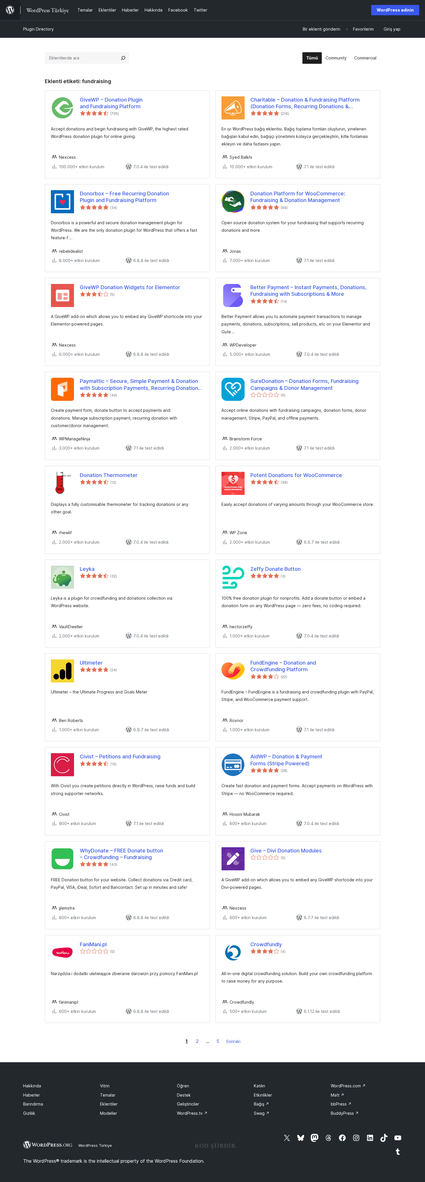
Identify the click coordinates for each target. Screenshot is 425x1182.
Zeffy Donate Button (275, 569)
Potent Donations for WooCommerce (296, 475)
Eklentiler (109, 1103)
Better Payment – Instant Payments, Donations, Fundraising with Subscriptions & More (308, 290)
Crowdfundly (266, 944)
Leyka (87, 569)
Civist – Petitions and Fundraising (120, 756)
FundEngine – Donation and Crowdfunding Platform (283, 666)
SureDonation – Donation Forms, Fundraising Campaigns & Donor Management (304, 384)
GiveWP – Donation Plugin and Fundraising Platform (111, 103)
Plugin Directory (38, 29)
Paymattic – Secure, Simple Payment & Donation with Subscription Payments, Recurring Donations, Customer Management (141, 384)
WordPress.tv (192, 1113)
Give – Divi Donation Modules (286, 851)
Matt (337, 1095)
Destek (184, 1095)
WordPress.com (348, 1085)
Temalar (107, 1095)
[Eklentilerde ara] (123, 58)
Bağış (261, 1103)
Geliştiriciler (188, 1103)
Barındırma (33, 1103)
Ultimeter (91, 663)
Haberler (31, 1095)
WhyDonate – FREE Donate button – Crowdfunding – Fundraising (121, 854)
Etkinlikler (263, 1095)
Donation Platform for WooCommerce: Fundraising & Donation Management (297, 196)
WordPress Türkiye (95, 1145)
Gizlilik (29, 1113)
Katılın (259, 1085)
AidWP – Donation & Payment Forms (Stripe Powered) (286, 759)
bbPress (341, 1103)
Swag (261, 1113)
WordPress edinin (395, 10)
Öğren (183, 1085)
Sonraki (233, 1041)
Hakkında (32, 1085)
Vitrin (105, 1085)
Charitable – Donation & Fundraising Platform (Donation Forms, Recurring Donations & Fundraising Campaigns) (305, 103)
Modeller (108, 1113)
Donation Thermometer (109, 475)
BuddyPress (345, 1113)
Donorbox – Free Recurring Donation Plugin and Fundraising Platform (124, 196)
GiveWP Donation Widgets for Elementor (130, 287)
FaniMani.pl (93, 944)
